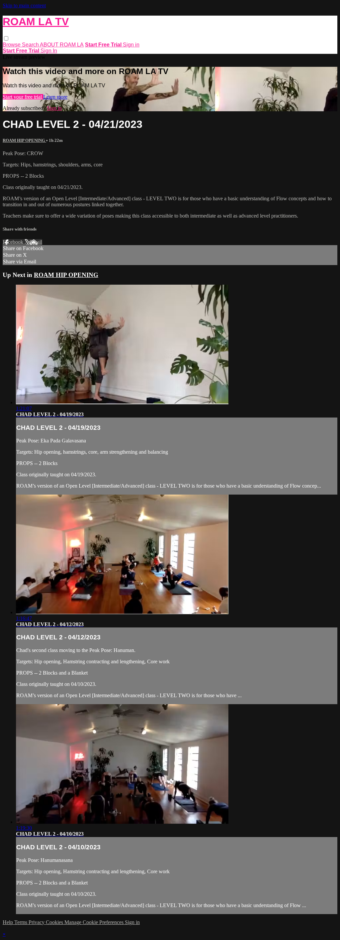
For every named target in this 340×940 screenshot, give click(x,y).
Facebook (14, 242)
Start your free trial (23, 97)
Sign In (49, 50)
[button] (6, 38)
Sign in (131, 44)
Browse (12, 44)
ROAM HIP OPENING (24, 140)
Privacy (37, 922)
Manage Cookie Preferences (94, 922)
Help (8, 922)
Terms (21, 922)
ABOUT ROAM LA (62, 44)
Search (31, 44)
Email (36, 242)
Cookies (55, 922)
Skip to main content (24, 5)
